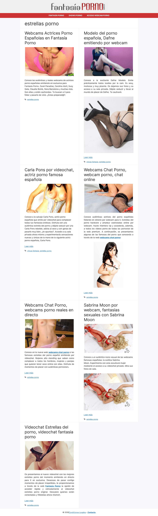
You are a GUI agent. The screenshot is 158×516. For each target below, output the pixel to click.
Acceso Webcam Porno (98, 15)
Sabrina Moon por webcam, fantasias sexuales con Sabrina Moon (104, 312)
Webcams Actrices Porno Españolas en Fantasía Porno (49, 38)
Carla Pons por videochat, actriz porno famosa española (49, 174)
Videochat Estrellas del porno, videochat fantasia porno (49, 432)
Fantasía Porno (56, 15)
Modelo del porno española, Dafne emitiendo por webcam (105, 38)
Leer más (88, 157)
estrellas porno (33, 99)
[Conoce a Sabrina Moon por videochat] (108, 391)
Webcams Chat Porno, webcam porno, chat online (105, 174)
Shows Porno (75, 15)
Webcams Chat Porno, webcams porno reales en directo (49, 310)
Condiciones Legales (77, 512)
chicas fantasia (92, 162)
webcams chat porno (110, 237)
